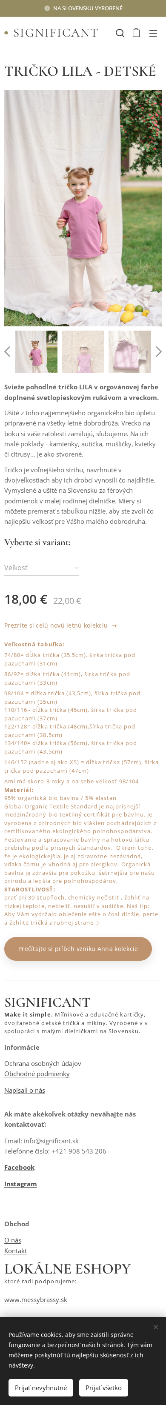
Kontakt (15, 1250)
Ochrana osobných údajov (42, 1063)
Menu (153, 32)
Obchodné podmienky (37, 1073)
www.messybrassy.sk (35, 1299)
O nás (12, 1240)
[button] (119, 32)
